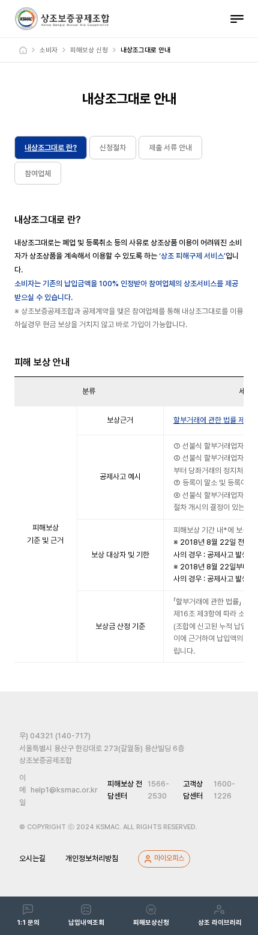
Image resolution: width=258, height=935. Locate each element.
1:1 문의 (28, 923)
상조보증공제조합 (61, 18)
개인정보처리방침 (91, 858)
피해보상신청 (151, 923)
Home (23, 50)
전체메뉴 (237, 18)
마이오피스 (169, 858)
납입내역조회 (86, 923)
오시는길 (32, 858)
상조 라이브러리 (220, 923)
